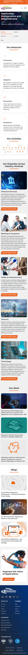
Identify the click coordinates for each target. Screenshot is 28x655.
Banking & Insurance (5, 623)
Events (16, 609)
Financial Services (5, 620)
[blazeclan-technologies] (2, 597)
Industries (3, 36)
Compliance (19, 648)
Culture (2, 606)
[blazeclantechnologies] (6, 597)
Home (3, 22)
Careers (3, 609)
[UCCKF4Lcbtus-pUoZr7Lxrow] (10, 597)
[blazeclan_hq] (17, 597)
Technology (3, 630)
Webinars (17, 611)
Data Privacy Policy (10, 648)
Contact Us (3, 613)
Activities (16, 32)
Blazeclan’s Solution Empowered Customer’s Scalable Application (12, 436)
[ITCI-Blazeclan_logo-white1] (8, 589)
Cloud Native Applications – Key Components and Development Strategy (11, 541)
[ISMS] (10, 641)
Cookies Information (9, 650)
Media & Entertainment (6, 625)
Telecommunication (5, 627)
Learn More (13, 3)
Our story (3, 604)
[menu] (25, 8)
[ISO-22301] (3, 641)
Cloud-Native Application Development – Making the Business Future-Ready (13, 494)
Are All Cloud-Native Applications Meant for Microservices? (12, 517)
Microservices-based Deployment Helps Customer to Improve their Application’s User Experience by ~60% (13, 412)
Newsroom (3, 611)
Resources (17, 613)
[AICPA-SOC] (17, 641)
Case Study (17, 606)
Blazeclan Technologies (8, 653)
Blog (16, 604)
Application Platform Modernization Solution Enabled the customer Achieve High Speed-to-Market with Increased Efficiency (13, 459)
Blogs (2, 40)
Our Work (16, 36)
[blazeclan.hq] (13, 597)
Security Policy (19, 650)
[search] (22, 8)
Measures (3, 32)
